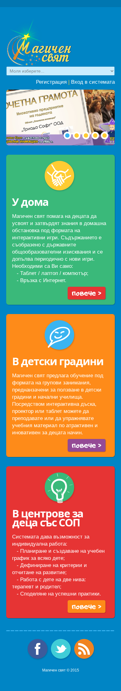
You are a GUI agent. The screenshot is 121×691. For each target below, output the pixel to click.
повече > (86, 293)
